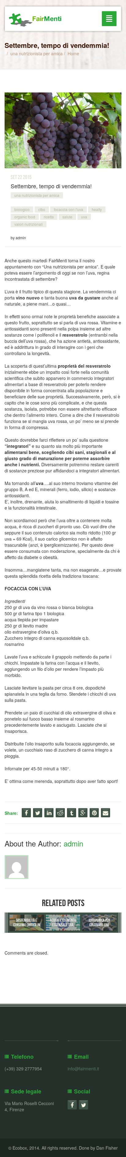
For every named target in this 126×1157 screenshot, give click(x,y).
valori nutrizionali (28, 224)
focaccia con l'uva (68, 209)
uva (84, 216)
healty (97, 209)
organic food (24, 216)
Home (73, 53)
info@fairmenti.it (83, 1068)
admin (73, 843)
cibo (41, 209)
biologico (22, 209)
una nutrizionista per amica (36, 53)
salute (67, 216)
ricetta (49, 216)
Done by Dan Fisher (98, 1148)
